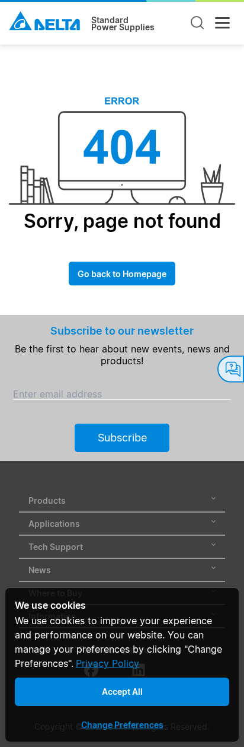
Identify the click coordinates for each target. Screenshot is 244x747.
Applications (54, 524)
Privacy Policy (107, 663)
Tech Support (55, 547)
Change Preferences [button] (122, 725)
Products (47, 500)
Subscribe (122, 437)
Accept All (122, 691)
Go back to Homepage (122, 274)
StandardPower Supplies (123, 24)
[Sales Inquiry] (230, 368)
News (39, 570)
